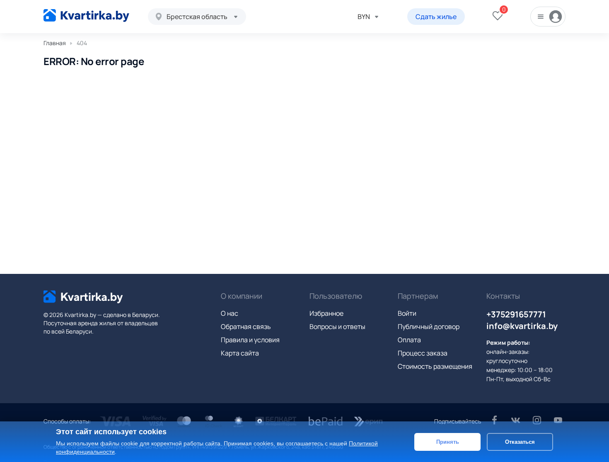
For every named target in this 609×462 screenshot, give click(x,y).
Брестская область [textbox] (197, 16)
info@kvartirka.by (522, 325)
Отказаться (520, 441)
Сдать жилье (436, 16)
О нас (229, 313)
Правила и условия (250, 339)
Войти (407, 313)
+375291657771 (516, 314)
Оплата (409, 339)
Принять (447, 441)
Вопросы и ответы (337, 326)
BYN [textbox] (364, 16)
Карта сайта (240, 353)
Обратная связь (246, 326)
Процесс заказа (422, 353)
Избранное (326, 313)
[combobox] (197, 16)
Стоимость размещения (435, 366)
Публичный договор (428, 326)
